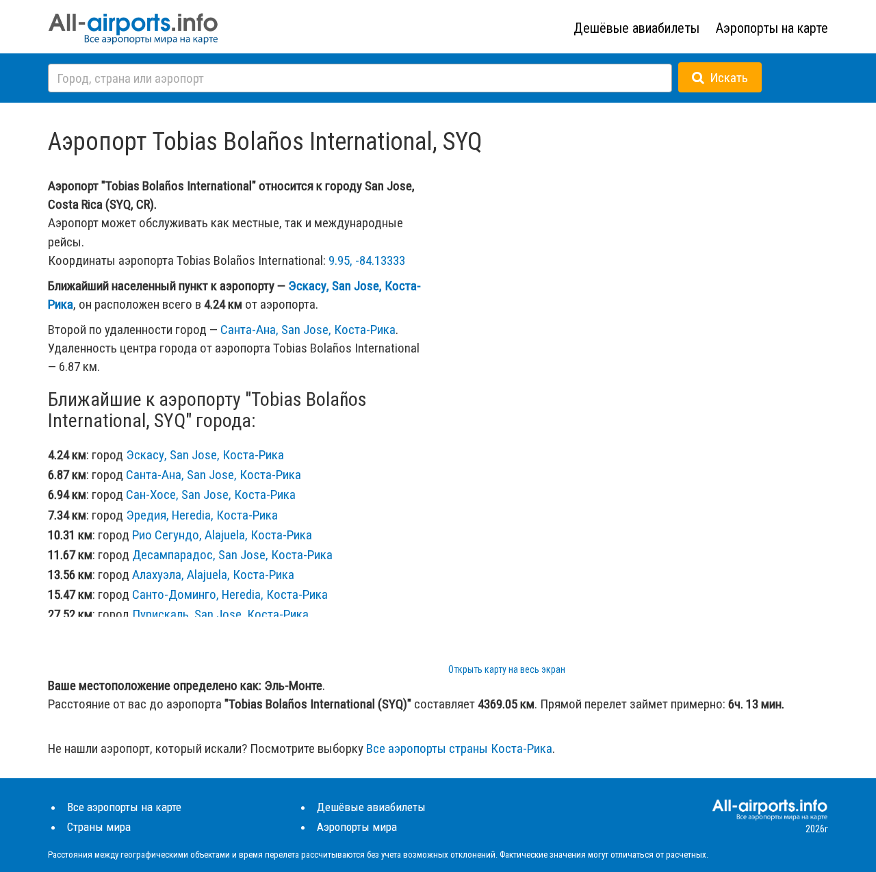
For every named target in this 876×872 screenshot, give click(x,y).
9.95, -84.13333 (366, 260)
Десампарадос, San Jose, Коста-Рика (232, 555)
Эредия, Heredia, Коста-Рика (202, 515)
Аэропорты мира (357, 827)
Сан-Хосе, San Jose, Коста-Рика (211, 494)
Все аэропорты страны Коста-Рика (459, 748)
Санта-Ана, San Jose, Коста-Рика (308, 329)
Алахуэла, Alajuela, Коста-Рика (213, 574)
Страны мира (99, 827)
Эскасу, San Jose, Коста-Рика (205, 455)
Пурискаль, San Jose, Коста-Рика (220, 614)
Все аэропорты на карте (124, 807)
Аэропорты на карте (772, 28)
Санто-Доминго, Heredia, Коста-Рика (230, 594)
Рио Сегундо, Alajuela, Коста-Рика (222, 535)
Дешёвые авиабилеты (636, 28)
